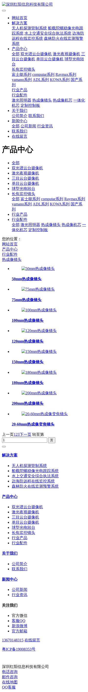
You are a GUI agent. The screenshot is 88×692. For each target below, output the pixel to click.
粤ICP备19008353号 (18, 649)
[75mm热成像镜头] (38, 289)
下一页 (25, 434)
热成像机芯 (62, 100)
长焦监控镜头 (23, 69)
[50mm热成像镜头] (38, 268)
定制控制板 (30, 105)
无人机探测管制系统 (29, 28)
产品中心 (19, 49)
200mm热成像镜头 (28, 403)
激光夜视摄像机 (66, 54)
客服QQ (18, 621)
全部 (16, 54)
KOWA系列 (60, 80)
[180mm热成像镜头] (39, 372)
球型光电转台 (23, 188)
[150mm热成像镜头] (39, 351)
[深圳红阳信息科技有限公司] (44, 4)
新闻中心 (19, 121)
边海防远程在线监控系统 (33, 481)
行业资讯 (45, 126)
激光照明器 (21, 100)
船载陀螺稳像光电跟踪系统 (35, 471)
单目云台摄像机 (50, 59)
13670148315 (12, 640)
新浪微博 (19, 626)
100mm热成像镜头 (28, 320)
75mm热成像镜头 (27, 300)
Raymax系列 (65, 74)
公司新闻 (28, 126)
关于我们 (19, 110)
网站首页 (19, 18)
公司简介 (19, 116)
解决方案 (19, 23)
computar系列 (43, 74)
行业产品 (19, 90)
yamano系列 (22, 80)
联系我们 (36, 116)
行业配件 (19, 95)
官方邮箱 (19, 631)
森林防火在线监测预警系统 (35, 486)
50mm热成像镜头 (27, 279)
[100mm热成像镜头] (39, 310)
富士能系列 (21, 74)
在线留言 (19, 136)
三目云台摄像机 (25, 178)
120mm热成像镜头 (28, 341)
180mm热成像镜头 (28, 383)
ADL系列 (41, 80)
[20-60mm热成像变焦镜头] (45, 414)
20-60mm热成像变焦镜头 (33, 424)
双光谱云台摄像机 (36, 54)
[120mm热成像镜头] (39, 331)
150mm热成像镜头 (28, 362)
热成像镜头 (42, 100)
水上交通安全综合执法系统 (47, 33)
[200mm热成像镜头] (39, 393)
